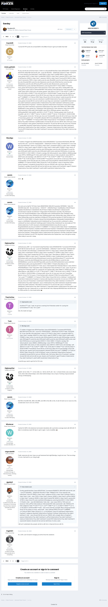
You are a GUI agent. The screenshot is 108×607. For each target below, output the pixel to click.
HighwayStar (10, 243)
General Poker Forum (25, 30)
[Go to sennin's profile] (10, 183)
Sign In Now (57, 584)
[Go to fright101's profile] (10, 539)
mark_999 (102, 55)
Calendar (11, 13)
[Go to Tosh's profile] (10, 329)
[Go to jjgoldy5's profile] (10, 490)
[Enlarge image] (22, 178)
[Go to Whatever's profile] (10, 433)
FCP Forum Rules (86, 32)
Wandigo (9, 138)
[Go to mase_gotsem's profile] (10, 75)
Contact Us (54, 604)
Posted (24, 43)
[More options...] (75, 43)
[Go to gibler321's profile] (5, 29)
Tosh (10, 321)
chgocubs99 (9, 451)
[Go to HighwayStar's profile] (10, 251)
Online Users (25, 13)
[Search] (105, 9)
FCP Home (5, 9)
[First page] (3, 37)
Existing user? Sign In (90, 3)
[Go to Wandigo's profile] (10, 146)
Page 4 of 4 (24, 36)
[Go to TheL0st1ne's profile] (10, 305)
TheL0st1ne (9, 297)
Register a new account (22, 584)
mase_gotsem (9, 67)
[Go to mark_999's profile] (96, 56)
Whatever (10, 424)
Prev (7, 36)
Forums (4, 13)
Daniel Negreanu (15, 9)
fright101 (9, 531)
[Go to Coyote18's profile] (10, 51)
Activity (32, 9)
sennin (9, 175)
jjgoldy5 (10, 482)
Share (60, 29)
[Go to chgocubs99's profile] (10, 460)
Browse (25, 9)
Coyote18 (9, 43)
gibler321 (12, 28)
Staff (18, 13)
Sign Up (103, 3)
